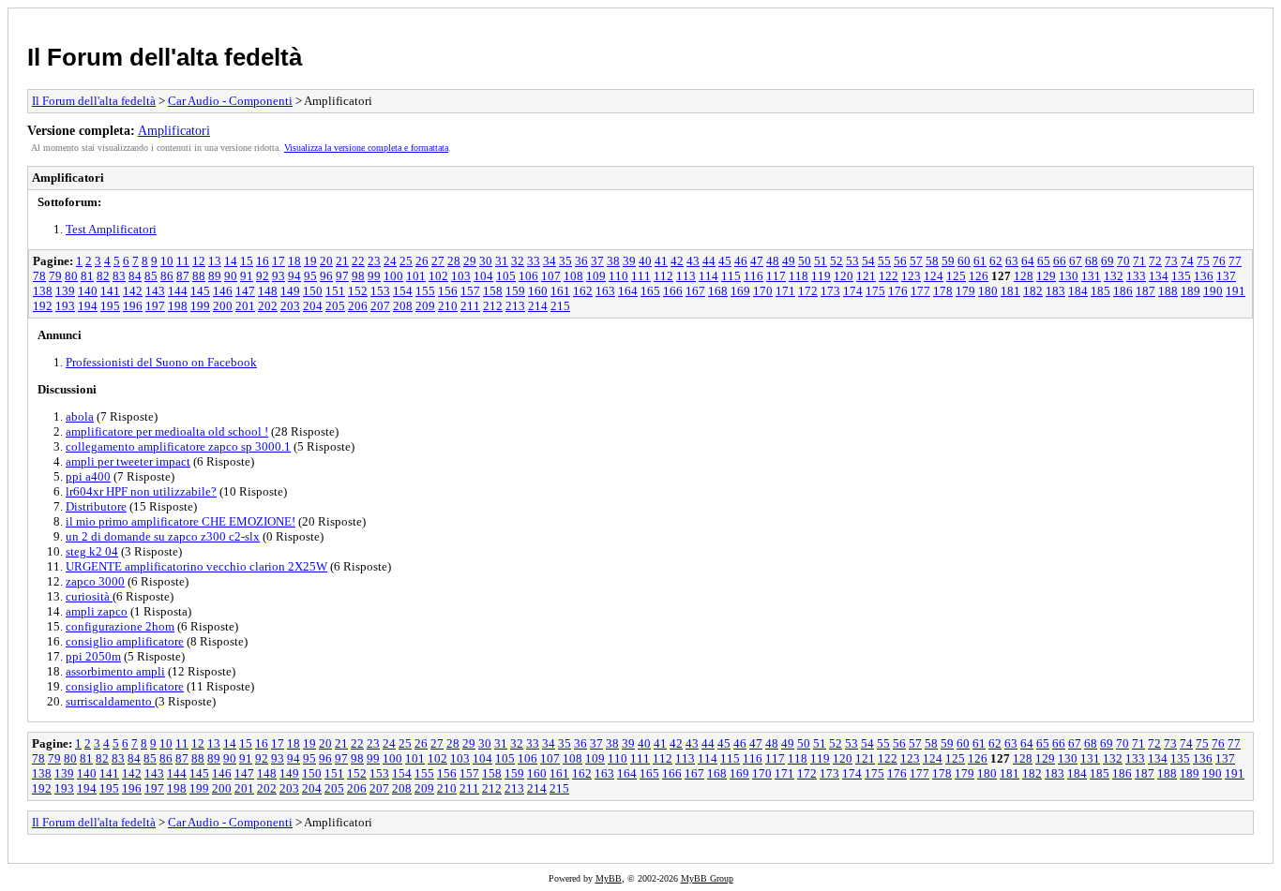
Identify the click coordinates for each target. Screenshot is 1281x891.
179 (965, 291)
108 (573, 276)
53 (852, 261)
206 (358, 306)
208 (403, 306)
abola (80, 416)
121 (866, 276)
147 (245, 291)
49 (788, 261)
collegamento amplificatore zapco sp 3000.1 (178, 446)
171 (785, 291)
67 (1075, 261)
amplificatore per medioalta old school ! (167, 431)
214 (538, 306)
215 (560, 306)
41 (661, 261)
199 (200, 306)
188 (1168, 291)
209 (425, 306)
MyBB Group (707, 878)
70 (1123, 261)
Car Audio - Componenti (230, 101)
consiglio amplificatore (125, 641)
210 (448, 306)
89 (214, 276)
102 (438, 276)
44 (709, 261)
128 (1023, 276)
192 (43, 306)
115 (731, 276)
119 (821, 276)
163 (605, 291)
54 (868, 261)
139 (65, 291)
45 (724, 261)
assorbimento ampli (115, 671)
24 (390, 261)
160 (538, 291)
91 (246, 276)
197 (155, 306)
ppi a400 (88, 476)
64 (1027, 261)
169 (740, 291)
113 (686, 276)
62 (995, 261)
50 (804, 261)
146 (223, 291)
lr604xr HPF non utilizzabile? (141, 491)
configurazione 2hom (120, 626)
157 (470, 291)
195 (110, 306)
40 (645, 261)
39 (629, 261)
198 (178, 306)
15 (246, 261)
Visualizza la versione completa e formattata (366, 147)
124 (933, 276)
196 (133, 306)
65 (1043, 261)
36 (581, 261)
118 (798, 276)
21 (342, 261)
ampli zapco (97, 611)
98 (358, 276)
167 (695, 291)
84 (135, 276)
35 (565, 261)
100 (393, 276)
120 (843, 276)
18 (294, 261)
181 (1010, 291)
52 (836, 261)
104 (483, 276)
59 (948, 261)
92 (262, 276)
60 (964, 261)
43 (693, 261)
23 (374, 261)
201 (245, 306)
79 (55, 276)
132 (1113, 276)
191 (1235, 291)
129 (1046, 276)
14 (230, 261)
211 (470, 306)
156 (448, 291)
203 (290, 306)
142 (133, 291)
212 (493, 306)
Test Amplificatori (111, 229)
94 (294, 276)
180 (988, 291)
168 (718, 291)
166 (673, 291)
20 (326, 261)
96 (326, 276)
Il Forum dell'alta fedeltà (164, 57)
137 (1226, 276)
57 (916, 261)
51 (820, 261)
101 (416, 276)
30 (485, 261)
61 (980, 261)
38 (613, 261)
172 (808, 291)
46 (740, 261)
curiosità (89, 596)
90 (230, 276)
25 (406, 261)
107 (551, 276)
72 (1155, 261)
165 (650, 291)
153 (380, 291)
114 (708, 276)
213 (515, 306)
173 (830, 291)
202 (268, 306)
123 (911, 276)
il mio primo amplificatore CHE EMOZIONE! (180, 521)
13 (214, 261)
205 (335, 306)
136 (1203, 276)
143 (155, 291)
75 (1203, 261)
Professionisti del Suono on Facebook (161, 362)
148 (268, 291)
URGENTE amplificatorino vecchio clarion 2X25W (196, 566)
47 (756, 261)
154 (403, 291)
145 (200, 291)
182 (1033, 291)
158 (493, 291)
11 (182, 261)
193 (65, 306)
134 (1158, 276)
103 (461, 276)
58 (932, 261)
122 (888, 276)
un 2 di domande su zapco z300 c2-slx (163, 536)
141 (110, 291)
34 (549, 261)
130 (1068, 276)
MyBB (608, 878)
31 (501, 261)
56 (900, 261)
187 (1145, 291)
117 (776, 276)
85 (151, 276)
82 (103, 276)
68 (1091, 261)
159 (515, 291)
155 (425, 291)
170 (763, 291)
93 (278, 276)
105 (506, 276)
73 (1171, 261)
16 (262, 261)
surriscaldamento (110, 701)
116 (753, 276)
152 (358, 291)
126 (978, 276)
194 (88, 306)
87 (182, 276)
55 (884, 261)
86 (166, 276)
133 (1136, 276)
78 (39, 276)
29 (469, 261)
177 (920, 291)
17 (278, 261)
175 (875, 291)
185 (1100, 291)
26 (422, 261)
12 (198, 261)
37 (597, 261)
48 (772, 261)
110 (618, 276)
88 (198, 276)
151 (335, 291)
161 (560, 291)
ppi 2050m (93, 656)
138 (43, 291)
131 (1091, 276)
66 (1059, 261)
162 (583, 291)
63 (1011, 261)
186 (1123, 291)
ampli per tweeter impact (128, 461)
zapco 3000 (95, 581)
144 (178, 291)
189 (1190, 291)
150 (313, 291)
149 (290, 291)
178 (943, 291)
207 (380, 306)
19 (310, 261)
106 (528, 276)
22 (358, 261)
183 (1055, 291)
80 (71, 276)
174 (853, 291)
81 (87, 276)
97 (342, 276)
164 (628, 291)
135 (1181, 276)
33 (533, 261)
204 (313, 306)
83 (119, 276)
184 (1078, 291)
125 (956, 276)
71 (1139, 261)
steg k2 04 (92, 551)
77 (1235, 261)
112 (663, 276)
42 (677, 261)
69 (1107, 261)
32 (517, 261)
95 (310, 276)
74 (1187, 261)
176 (898, 291)
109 (596, 276)
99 (374, 276)
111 (641, 276)
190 (1213, 291)
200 (223, 306)
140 (88, 291)
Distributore (96, 506)
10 (166, 261)
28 (453, 261)
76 (1219, 261)
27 (438, 261)
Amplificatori (174, 130)
